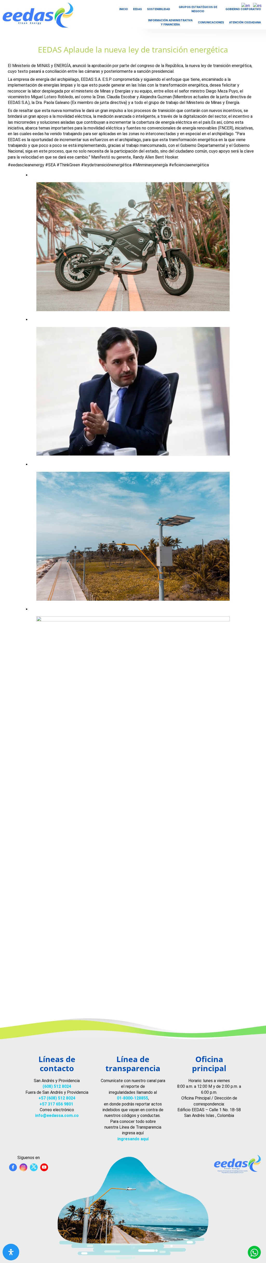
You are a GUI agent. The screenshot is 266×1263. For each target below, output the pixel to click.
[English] (245, 6)
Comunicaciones (211, 22)
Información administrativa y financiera (170, 22)
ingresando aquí (133, 1138)
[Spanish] (257, 6)
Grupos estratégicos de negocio (198, 9)
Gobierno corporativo (243, 9)
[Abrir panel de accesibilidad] (11, 1252)
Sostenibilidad (158, 9)
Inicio (123, 9)
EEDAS (137, 9)
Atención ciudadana (245, 22)
